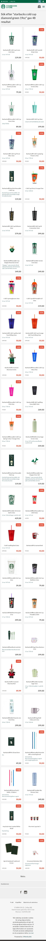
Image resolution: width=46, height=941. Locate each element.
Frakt (12, 902)
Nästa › (23, 876)
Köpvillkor (18, 902)
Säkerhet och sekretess (30, 902)
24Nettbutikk (27, 937)
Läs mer (31, 933)
